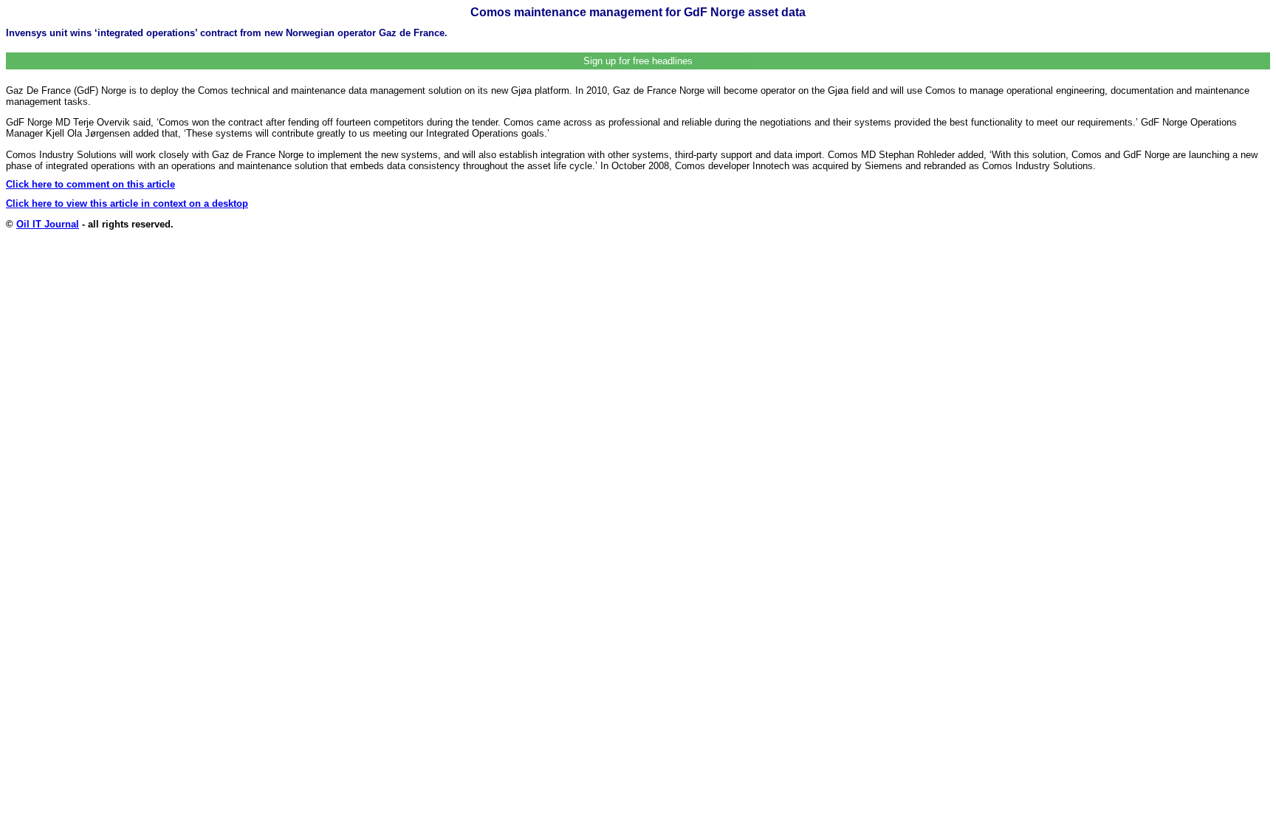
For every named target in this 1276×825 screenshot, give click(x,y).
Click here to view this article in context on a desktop (127, 203)
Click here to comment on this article (90, 184)
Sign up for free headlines (638, 60)
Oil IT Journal (47, 224)
